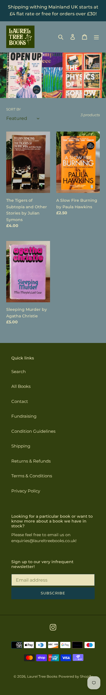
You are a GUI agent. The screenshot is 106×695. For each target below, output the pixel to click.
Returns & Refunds (31, 461)
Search (18, 371)
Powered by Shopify (76, 676)
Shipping (20, 446)
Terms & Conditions (31, 475)
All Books (21, 386)
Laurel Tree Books (42, 676)
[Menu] (96, 37)
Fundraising (23, 416)
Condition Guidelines (33, 431)
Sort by (13, 109)
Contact (19, 401)
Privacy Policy (25, 491)
